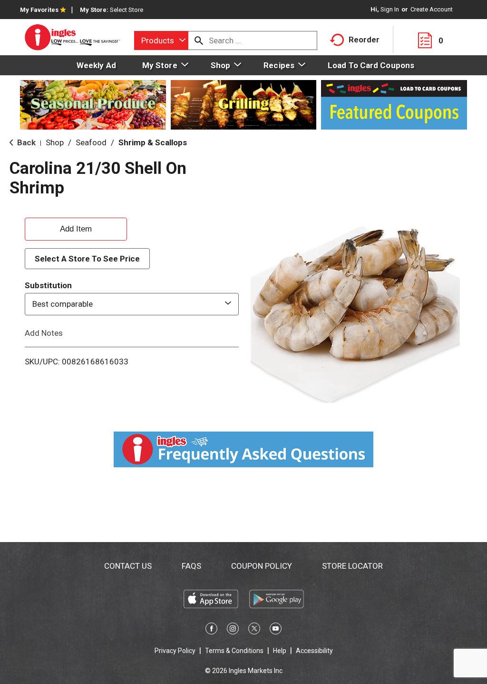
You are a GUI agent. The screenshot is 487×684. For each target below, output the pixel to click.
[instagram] (233, 630)
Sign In (389, 9)
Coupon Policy (261, 566)
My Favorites (39, 9)
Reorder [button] (364, 39)
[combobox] (161, 40)
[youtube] (276, 630)
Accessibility (314, 650)
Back (25, 142)
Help (279, 650)
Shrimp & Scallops (152, 142)
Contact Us (128, 566)
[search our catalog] (198, 40)
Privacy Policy (175, 650)
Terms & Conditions (234, 650)
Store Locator (352, 566)
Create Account (431, 9)
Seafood (91, 142)
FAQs (191, 566)
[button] (76, 228)
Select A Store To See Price (87, 258)
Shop (55, 142)
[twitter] (254, 630)
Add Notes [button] (44, 332)
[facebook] (211, 630)
